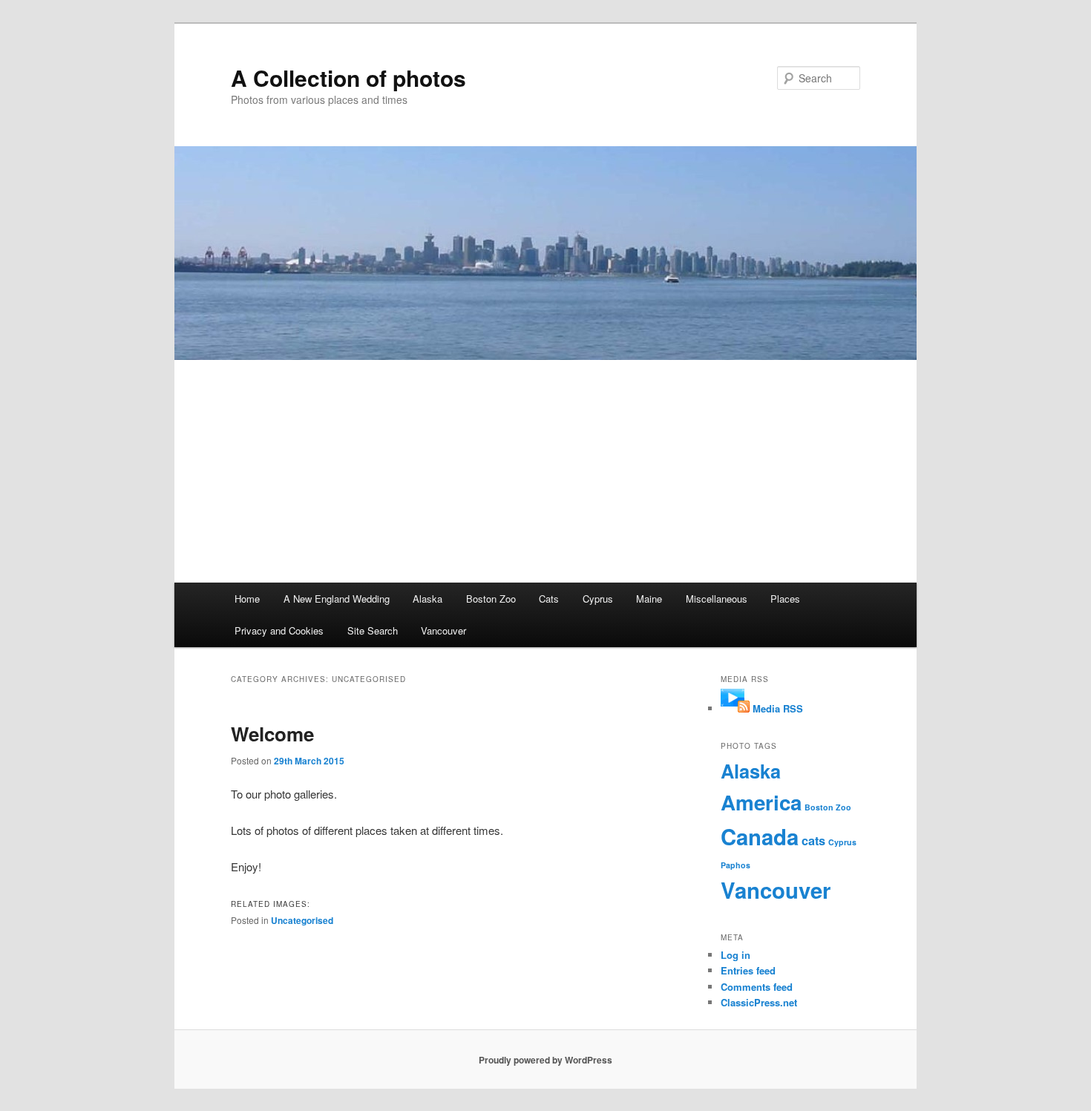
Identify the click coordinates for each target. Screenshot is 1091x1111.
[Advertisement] (545, 471)
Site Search (372, 630)
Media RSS (778, 708)
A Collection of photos (348, 78)
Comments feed (757, 987)
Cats (549, 598)
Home (247, 598)
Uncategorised (302, 920)
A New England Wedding (337, 598)
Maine (649, 598)
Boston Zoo (491, 598)
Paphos (735, 865)
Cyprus (598, 598)
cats (813, 840)
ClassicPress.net (759, 1002)
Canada (760, 836)
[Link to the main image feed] (735, 708)
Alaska (427, 598)
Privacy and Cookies (279, 630)
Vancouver (443, 630)
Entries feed (748, 970)
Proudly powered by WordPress (545, 1059)
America (761, 802)
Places (785, 598)
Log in (735, 955)
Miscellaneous (716, 598)
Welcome (272, 733)
